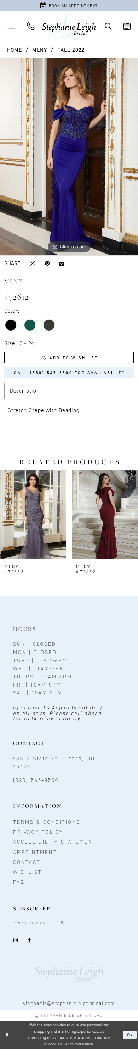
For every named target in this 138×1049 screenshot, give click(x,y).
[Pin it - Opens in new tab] (47, 263)
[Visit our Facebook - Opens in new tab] (30, 940)
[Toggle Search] (108, 26)
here (89, 1044)
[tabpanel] (69, 156)
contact (27, 862)
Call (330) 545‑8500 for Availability (69, 373)
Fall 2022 (71, 50)
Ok (130, 1035)
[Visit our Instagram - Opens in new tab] (16, 940)
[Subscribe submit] (61, 923)
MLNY (39, 50)
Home (14, 50)
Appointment (35, 852)
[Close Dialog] (7, 1034)
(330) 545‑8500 (36, 780)
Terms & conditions (46, 822)
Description (25, 390)
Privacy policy (38, 832)
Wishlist (27, 872)
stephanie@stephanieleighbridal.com (69, 1003)
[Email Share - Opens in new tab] (61, 263)
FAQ (19, 882)
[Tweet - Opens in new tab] (33, 263)
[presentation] (33, 514)
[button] (11, 26)
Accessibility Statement (54, 841)
